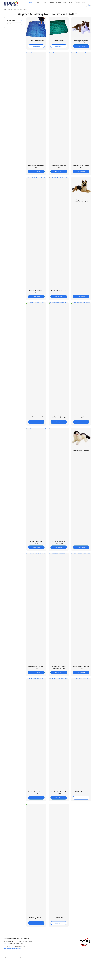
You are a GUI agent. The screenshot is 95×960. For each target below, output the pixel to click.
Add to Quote (81, 46)
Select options (36, 46)
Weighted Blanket (59, 40)
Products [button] (29, 2)
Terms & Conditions (80, 957)
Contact (71, 2)
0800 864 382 (7, 948)
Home (5, 9)
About (64, 2)
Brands (37, 2)
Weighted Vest (58, 917)
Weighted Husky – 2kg (36, 416)
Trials (44, 2)
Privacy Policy (88, 957)
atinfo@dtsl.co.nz (16, 948)
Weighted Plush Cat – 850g (81, 450)
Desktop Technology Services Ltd (19, 957)
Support (58, 2)
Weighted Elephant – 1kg (58, 290)
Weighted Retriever (81, 792)
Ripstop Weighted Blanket (36, 40)
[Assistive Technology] (11, 3)
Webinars (51, 2)
